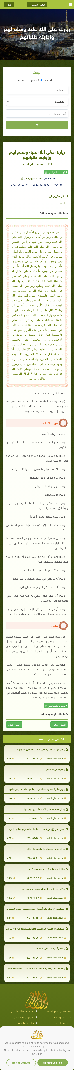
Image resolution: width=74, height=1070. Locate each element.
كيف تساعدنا (63, 1023)
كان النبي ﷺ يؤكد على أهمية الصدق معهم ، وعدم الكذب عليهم (34, 908)
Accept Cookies (52, 1062)
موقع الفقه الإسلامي (23, 1011)
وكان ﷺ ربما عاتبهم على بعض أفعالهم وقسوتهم (41, 749)
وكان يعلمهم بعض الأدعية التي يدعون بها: (44, 809)
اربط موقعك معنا (25, 1023)
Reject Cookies (21, 1062)
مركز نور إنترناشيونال (24, 1017)
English (61, 203)
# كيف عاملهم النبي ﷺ (56, 172)
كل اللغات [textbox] (59, 101)
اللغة (9, 4)
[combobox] (37, 90)
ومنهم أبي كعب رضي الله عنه (50, 948)
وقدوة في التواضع (55, 769)
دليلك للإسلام (62, 1017)
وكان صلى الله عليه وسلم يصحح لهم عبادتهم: (43, 888)
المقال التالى (14, 724)
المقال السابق (59, 724)
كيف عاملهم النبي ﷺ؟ (30, 178)
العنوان (48, 80)
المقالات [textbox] (60, 90)
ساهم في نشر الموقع (58, 1011)
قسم (21, 80)
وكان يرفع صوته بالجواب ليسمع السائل (46, 849)
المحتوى (34, 80)
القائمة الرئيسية (37, 4)
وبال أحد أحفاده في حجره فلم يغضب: (47, 869)
